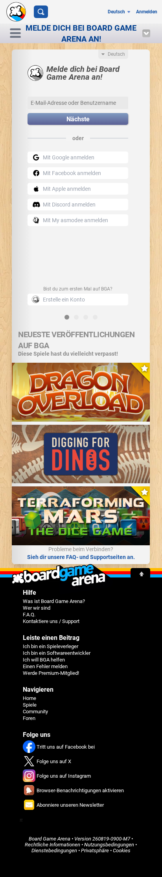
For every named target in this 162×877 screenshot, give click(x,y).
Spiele (30, 705)
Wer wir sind (36, 608)
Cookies (122, 850)
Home (29, 698)
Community (35, 711)
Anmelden (146, 12)
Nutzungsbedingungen (109, 845)
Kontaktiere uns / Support (51, 621)
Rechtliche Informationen (52, 845)
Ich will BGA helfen (44, 660)
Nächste (78, 119)
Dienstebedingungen (54, 850)
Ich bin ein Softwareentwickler (56, 653)
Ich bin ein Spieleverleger (50, 646)
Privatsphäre (95, 850)
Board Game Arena (49, 839)
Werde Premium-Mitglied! (51, 673)
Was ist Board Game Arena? (54, 601)
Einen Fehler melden (45, 666)
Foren (29, 718)
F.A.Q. (29, 615)
